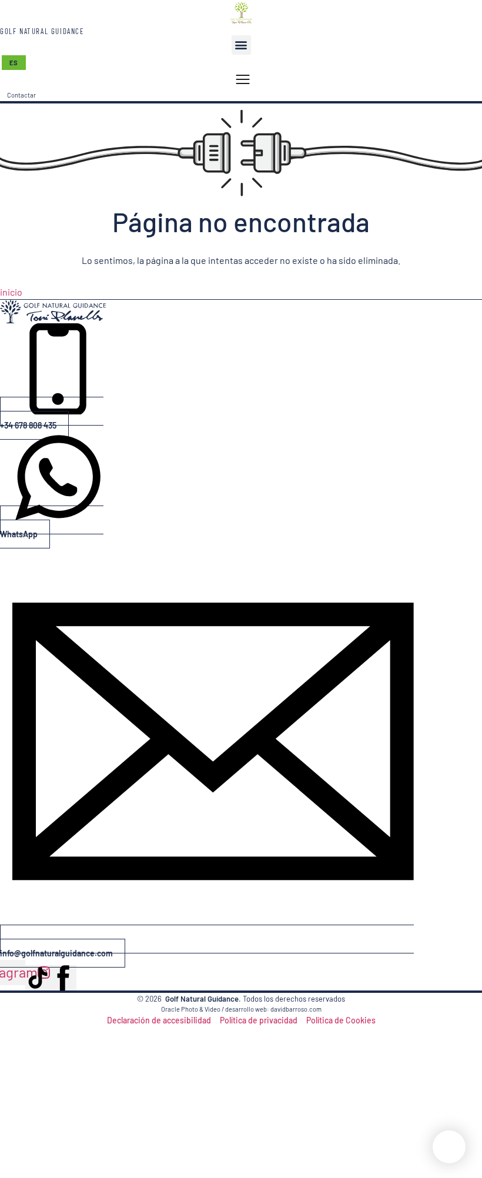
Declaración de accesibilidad (159, 1020)
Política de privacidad (258, 1020)
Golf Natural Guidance (42, 31)
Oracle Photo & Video (190, 1009)
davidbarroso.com (296, 1009)
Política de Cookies (341, 1020)
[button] (241, 45)
